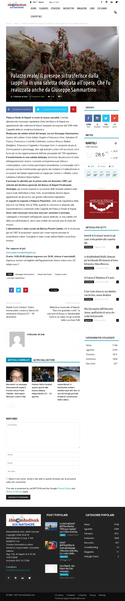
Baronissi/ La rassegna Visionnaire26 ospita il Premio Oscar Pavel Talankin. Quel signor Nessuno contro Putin (16, 390)
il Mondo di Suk (20, 96)
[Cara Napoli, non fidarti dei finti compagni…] (51, 568)
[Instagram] (106, 2)
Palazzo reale (60, 274)
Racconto (90, 363)
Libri (92, 8)
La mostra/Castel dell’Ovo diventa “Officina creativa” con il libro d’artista (68, 527)
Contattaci (36, 16)
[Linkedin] (111, 2)
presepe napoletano (16, 278)
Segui (97, 116)
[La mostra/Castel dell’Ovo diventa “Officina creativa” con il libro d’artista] (51, 526)
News (13, 69)
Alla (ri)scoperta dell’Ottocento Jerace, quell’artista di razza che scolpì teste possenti (99, 312)
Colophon (82, 595)
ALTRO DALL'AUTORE (44, 360)
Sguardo (43, 8)
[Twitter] (116, 2)
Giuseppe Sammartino (24, 274)
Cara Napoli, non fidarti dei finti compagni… (67, 568)
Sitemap (102, 595)
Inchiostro (68, 8)
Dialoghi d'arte (91, 556)
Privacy (93, 595)
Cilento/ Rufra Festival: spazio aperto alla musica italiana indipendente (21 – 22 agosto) (42, 390)
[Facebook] (101, 2)
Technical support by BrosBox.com (70, 598)
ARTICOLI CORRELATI (19, 360)
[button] (115, 12)
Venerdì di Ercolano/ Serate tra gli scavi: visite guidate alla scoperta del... (100, 239)
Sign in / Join (54, 2)
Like (88, 116)
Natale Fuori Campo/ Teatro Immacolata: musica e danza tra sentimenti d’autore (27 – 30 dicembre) (22, 312)
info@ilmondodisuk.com (18, 570)
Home (33, 8)
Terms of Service (14, 491)
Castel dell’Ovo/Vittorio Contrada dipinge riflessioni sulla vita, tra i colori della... (69, 548)
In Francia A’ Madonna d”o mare (99, 277)
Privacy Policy (64, 488)
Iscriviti (115, 116)
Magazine (82, 8)
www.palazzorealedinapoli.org (21, 252)
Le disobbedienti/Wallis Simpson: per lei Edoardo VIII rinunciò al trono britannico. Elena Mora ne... (101, 260)
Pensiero (55, 8)
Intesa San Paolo (45, 274)
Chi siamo (102, 8)
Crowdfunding (91, 547)
